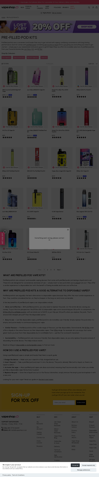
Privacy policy (7, 475)
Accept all (75, 465)
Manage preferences (83, 470)
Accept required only (88, 465)
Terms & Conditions (18, 475)
